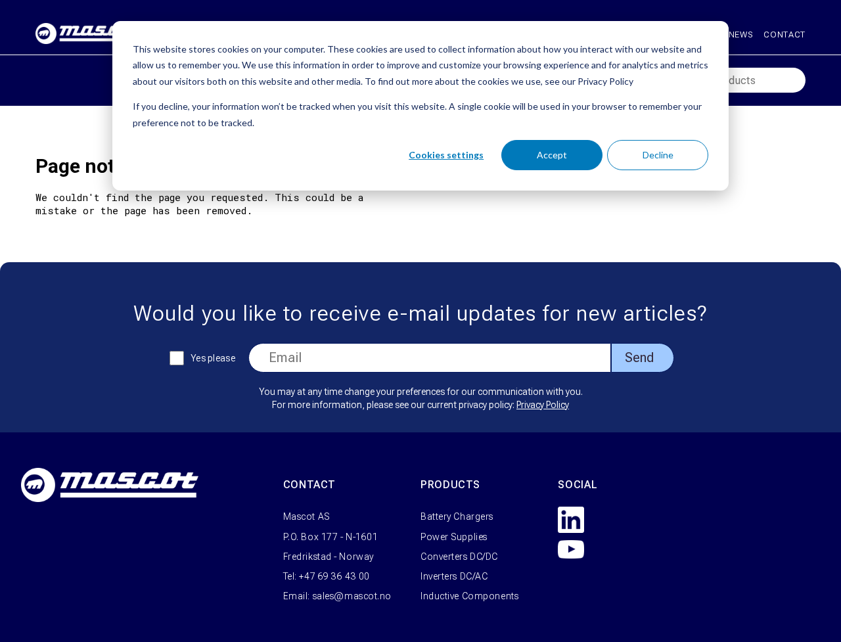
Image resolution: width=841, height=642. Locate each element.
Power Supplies (454, 537)
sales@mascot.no (352, 596)
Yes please (213, 358)
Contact (784, 34)
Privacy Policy (542, 405)
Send (639, 357)
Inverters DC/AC (454, 576)
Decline (658, 154)
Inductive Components (469, 596)
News (741, 34)
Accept (552, 154)
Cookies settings (446, 154)
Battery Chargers (456, 516)
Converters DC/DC (459, 556)
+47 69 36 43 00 (334, 576)
